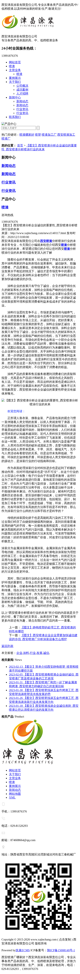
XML (12, 797)
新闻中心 (15, 97)
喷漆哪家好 (26, 134)
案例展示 (15, 77)
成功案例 (22, 89)
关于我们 (15, 81)
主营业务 (15, 70)
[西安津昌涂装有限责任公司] (40, 23)
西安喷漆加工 (66, 134)
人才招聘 (22, 93)
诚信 (46, 652)
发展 (39, 652)
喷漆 (12, 66)
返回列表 (7, 646)
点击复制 (65, 939)
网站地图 (15, 793)
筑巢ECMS (23, 950)
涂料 (26, 652)
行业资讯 (22, 109)
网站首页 (15, 62)
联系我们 (15, 117)
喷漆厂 (5, 138)
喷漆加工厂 (49, 134)
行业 (33, 652)
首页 (20, 145)
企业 (19, 652)
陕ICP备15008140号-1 (61, 950)
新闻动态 (22, 101)
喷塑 (38, 134)
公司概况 (22, 85)
